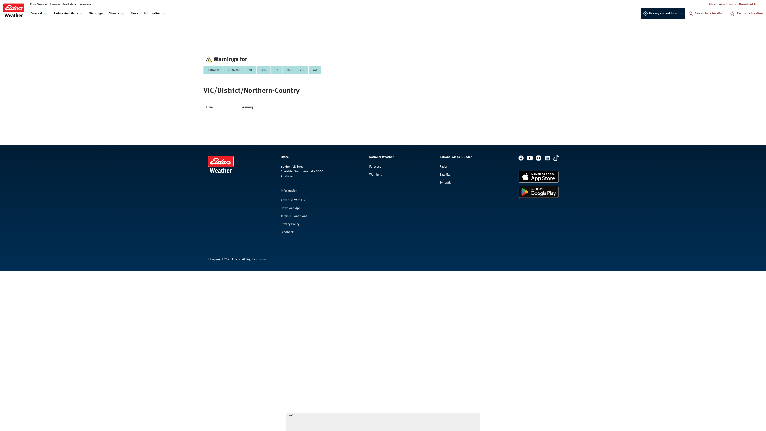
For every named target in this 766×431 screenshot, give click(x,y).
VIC (302, 70)
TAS (289, 70)
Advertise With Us (293, 200)
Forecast (375, 166)
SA (276, 70)
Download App (291, 208)
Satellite (444, 174)
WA (315, 70)
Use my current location (665, 13)
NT (250, 70)
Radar (443, 166)
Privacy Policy (290, 224)
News (134, 13)
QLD (263, 70)
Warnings (96, 13)
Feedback (287, 232)
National (213, 70)
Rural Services (38, 4)
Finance (55, 4)
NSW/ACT (234, 70)
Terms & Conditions (294, 216)
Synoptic (445, 182)
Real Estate (69, 4)
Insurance (85, 4)
